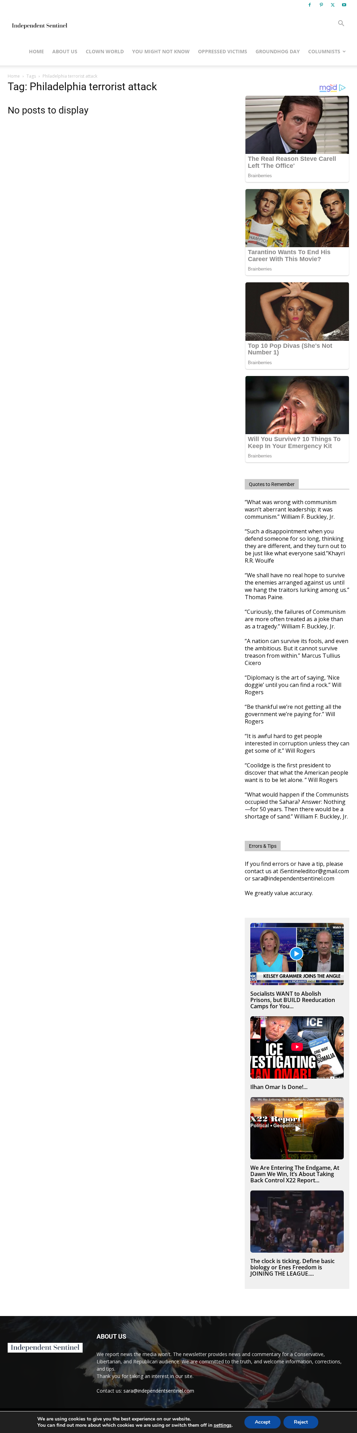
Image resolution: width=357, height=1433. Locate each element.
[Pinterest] (321, 5)
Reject (301, 1422)
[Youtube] (344, 5)
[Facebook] (309, 5)
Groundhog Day (278, 51)
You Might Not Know (161, 51)
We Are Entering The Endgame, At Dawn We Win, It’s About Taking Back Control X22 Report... (294, 1174)
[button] (341, 24)
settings (222, 1425)
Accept (262, 1422)
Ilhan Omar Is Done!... (278, 1087)
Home (36, 51)
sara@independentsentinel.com (158, 1390)
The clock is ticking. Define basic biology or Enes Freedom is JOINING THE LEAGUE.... (292, 1267)
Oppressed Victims (222, 51)
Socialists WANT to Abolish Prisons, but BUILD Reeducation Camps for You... (292, 999)
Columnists (324, 51)
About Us (64, 51)
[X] (332, 5)
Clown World (105, 51)
